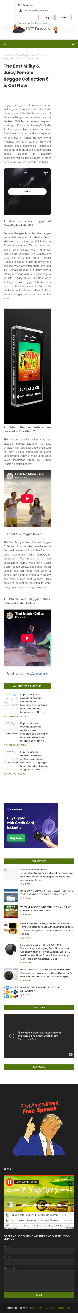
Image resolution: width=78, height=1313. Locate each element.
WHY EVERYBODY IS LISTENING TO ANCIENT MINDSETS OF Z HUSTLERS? (45, 908)
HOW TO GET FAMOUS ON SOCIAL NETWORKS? (40, 989)
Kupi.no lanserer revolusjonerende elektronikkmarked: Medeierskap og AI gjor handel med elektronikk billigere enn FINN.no (34, 760)
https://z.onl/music (36, 673)
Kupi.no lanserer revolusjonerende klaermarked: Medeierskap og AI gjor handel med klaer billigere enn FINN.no (34, 703)
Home (7, 55)
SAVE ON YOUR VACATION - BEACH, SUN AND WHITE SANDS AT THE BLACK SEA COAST (46, 892)
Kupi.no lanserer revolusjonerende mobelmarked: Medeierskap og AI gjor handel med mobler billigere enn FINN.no (34, 732)
